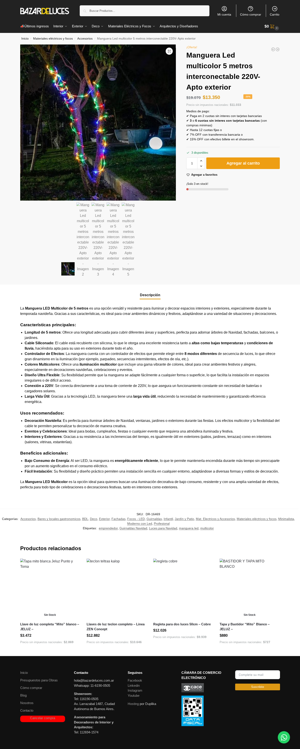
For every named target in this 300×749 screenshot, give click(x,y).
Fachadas (118, 519)
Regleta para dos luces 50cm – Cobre (182, 624)
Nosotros (27, 703)
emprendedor (108, 528)
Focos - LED (136, 519)
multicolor (207, 528)
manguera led (189, 528)
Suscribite (257, 687)
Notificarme (50, 651)
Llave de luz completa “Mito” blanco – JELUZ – (49, 626)
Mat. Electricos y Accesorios (215, 519)
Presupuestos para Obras (39, 680)
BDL (85, 519)
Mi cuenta (224, 14)
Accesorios (85, 38)
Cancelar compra (42, 718)
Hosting (133, 704)
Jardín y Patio (184, 519)
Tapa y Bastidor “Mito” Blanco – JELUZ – (245, 626)
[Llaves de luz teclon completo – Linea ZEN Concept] (117, 589)
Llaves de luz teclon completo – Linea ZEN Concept (116, 626)
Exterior (104, 519)
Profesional (162, 523)
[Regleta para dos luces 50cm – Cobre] (183, 589)
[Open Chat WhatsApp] (284, 737)
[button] (272, 26)
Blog (23, 695)
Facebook (135, 680)
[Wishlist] (73, 565)
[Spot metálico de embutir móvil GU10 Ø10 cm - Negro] (273, 49)
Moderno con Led (139, 523)
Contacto (26, 710)
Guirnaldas (154, 519)
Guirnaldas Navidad (133, 528)
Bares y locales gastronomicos (59, 519)
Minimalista (286, 519)
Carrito (274, 14)
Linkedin (134, 685)
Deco (93, 519)
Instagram (135, 690)
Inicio (25, 38)
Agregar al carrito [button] (116, 651)
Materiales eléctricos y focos (53, 38)
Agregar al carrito (243, 163)
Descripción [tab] (150, 295)
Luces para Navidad (163, 528)
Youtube (133, 695)
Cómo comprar (250, 14)
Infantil (168, 519)
